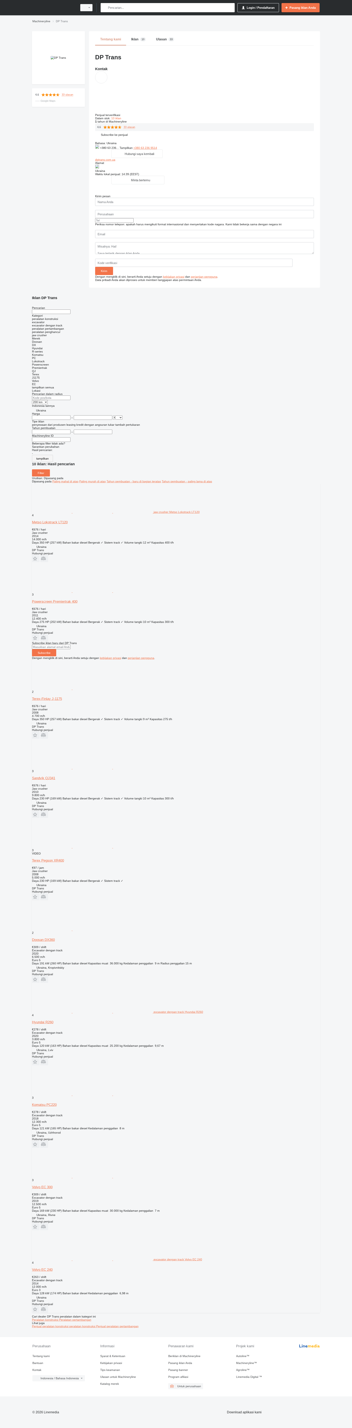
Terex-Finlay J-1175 (47, 699)
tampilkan (42, 458)
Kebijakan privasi (111, 1363)
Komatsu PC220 (44, 1105)
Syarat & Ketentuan (112, 1356)
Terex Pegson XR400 (48, 860)
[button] (114, 134)
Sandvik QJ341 (43, 778)
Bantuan (37, 1363)
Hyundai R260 (42, 1022)
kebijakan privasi (173, 276)
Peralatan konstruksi (45, 1319)
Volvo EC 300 (42, 1187)
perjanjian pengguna (204, 276)
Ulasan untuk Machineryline (118, 1376)
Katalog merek (109, 1383)
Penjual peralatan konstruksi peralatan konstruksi (64, 1326)
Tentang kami (41, 1356)
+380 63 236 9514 (145, 147)
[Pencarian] (104, 7)
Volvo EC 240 (42, 1270)
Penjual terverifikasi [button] (108, 115)
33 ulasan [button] (67, 94)
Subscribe (44, 652)
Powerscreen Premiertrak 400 (54, 601)
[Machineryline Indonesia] (53, 7)
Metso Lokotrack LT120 (50, 522)
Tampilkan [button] (126, 147)
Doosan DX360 (43, 940)
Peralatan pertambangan (75, 1319)
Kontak (36, 1370)
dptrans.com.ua (105, 159)
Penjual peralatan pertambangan (117, 1326)
